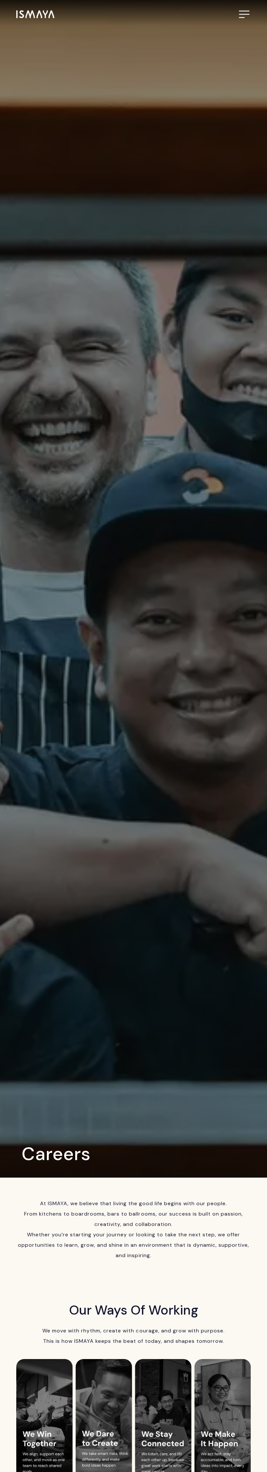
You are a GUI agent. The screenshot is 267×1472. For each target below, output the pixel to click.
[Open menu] (244, 14)
